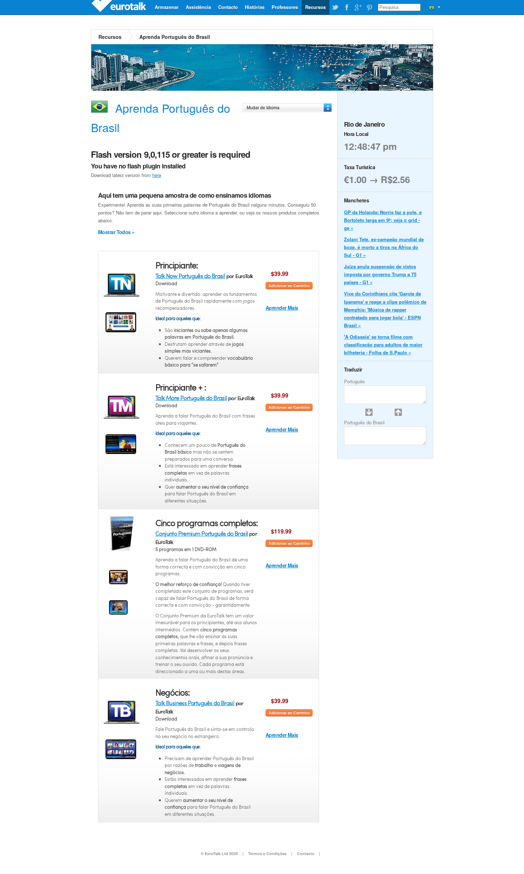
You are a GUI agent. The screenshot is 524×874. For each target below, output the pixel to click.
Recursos (315, 7)
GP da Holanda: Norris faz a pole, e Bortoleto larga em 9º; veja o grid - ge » (383, 220)
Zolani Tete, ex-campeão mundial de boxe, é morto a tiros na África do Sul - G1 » (384, 247)
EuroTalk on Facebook (346, 7)
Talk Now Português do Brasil (190, 275)
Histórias (254, 7)
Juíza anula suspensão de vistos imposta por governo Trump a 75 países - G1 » (380, 274)
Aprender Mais (282, 307)
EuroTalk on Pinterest (369, 7)
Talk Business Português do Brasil (194, 703)
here (156, 175)
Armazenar (167, 7)
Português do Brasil (364, 422)
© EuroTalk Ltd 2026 (219, 853)
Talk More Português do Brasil (191, 397)
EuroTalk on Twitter (335, 7)
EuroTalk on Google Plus (358, 7)
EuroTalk (119, 7)
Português (354, 381)
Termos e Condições (267, 853)
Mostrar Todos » (116, 232)
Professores (285, 7)
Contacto (228, 7)
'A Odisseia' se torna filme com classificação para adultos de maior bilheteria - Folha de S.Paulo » (383, 344)
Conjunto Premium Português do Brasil (201, 533)
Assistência (198, 7)
